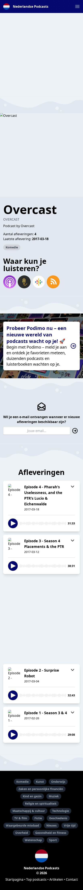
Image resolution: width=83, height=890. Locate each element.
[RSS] (53, 282)
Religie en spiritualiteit (40, 803)
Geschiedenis (58, 818)
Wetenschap (33, 840)
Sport (53, 840)
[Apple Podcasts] (9, 282)
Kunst (40, 782)
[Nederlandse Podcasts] (41, 855)
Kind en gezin (32, 796)
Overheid (21, 833)
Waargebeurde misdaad (22, 825)
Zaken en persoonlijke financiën (41, 789)
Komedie (12, 247)
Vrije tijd (70, 825)
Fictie (38, 818)
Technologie (60, 811)
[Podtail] (24, 282)
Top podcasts (36, 879)
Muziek (54, 796)
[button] (77, 6)
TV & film (20, 818)
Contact (72, 879)
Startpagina (14, 879)
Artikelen (56, 879)
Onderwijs (58, 782)
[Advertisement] (41, 55)
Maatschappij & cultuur (28, 811)
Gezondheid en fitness (50, 833)
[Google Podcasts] (38, 282)
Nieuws (51, 825)
